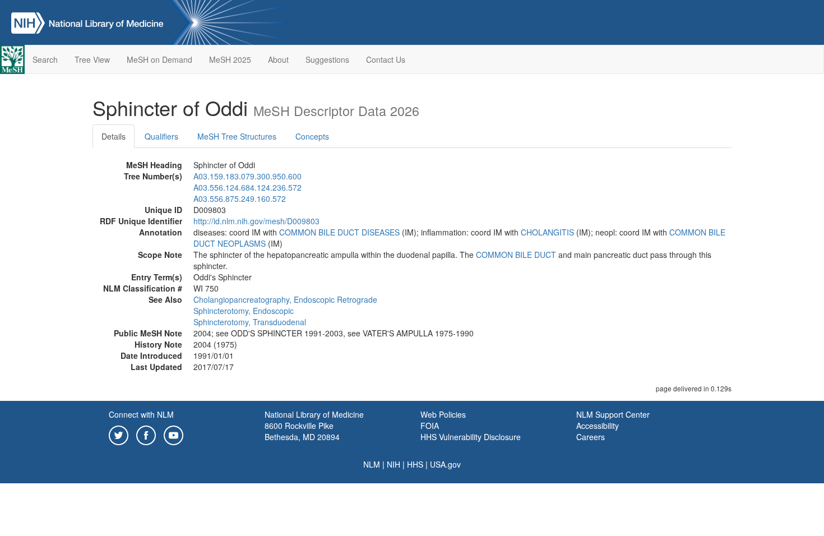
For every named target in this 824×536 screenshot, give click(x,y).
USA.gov (445, 464)
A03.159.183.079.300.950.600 (247, 176)
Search (45, 59)
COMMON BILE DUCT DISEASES (339, 232)
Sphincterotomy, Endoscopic (243, 310)
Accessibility (597, 425)
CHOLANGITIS (547, 232)
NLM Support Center (613, 414)
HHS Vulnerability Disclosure (470, 436)
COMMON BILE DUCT (516, 254)
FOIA (429, 425)
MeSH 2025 (230, 59)
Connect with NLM (141, 414)
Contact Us (385, 59)
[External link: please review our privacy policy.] (118, 434)
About (278, 59)
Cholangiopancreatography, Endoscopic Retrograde (285, 299)
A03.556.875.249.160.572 (239, 198)
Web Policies (443, 414)
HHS (415, 464)
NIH (393, 464)
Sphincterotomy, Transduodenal (249, 321)
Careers (590, 436)
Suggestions (327, 59)
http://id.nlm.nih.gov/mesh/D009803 (256, 221)
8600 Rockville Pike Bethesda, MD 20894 (302, 431)
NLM (371, 464)
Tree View (92, 59)
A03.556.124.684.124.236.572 (247, 187)
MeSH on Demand (159, 59)
